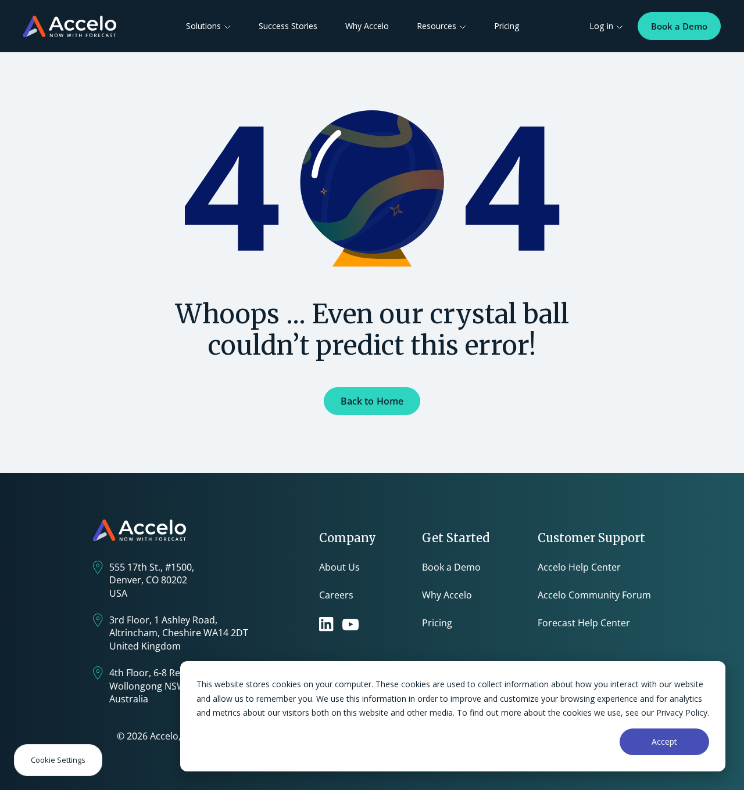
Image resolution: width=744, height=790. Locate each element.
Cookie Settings (58, 760)
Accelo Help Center (579, 567)
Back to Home (372, 401)
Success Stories (288, 25)
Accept (664, 741)
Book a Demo (679, 26)
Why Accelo (367, 25)
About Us (339, 567)
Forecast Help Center (584, 622)
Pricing (507, 25)
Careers (336, 595)
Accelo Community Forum (594, 595)
